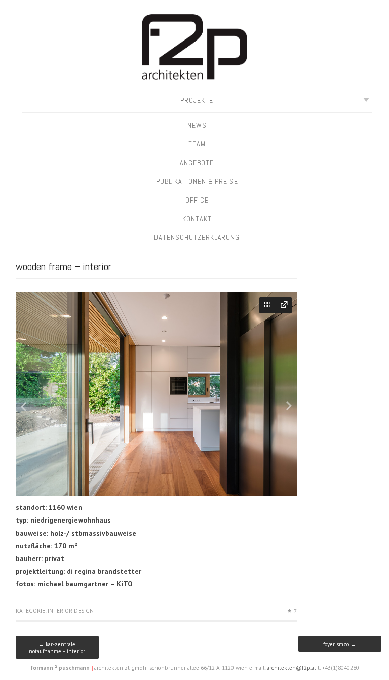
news (197, 125)
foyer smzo (339, 644)
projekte (196, 100)
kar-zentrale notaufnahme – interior (57, 648)
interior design (71, 610)
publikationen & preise (197, 181)
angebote (197, 162)
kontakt (197, 218)
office (197, 200)
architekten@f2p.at (291, 667)
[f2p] (194, 49)
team (197, 143)
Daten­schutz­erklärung (197, 237)
